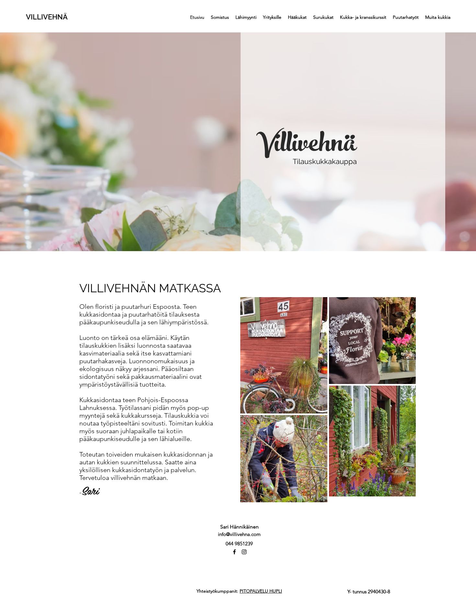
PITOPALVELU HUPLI (261, 591)
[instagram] (244, 552)
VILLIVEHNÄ (47, 17)
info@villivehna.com (239, 534)
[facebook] (234, 552)
